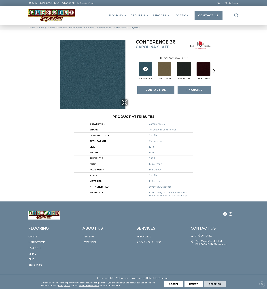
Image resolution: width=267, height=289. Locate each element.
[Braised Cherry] (203, 69)
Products (62, 27)
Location (89, 242)
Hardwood (36, 242)
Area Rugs (35, 265)
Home (31, 27)
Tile (31, 259)
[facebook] (225, 214)
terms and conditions (89, 285)
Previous (134, 65)
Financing (194, 89)
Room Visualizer (149, 242)
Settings (215, 284)
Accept (173, 284)
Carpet (51, 27)
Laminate (35, 248)
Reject (193, 284)
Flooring (41, 27)
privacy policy (63, 285)
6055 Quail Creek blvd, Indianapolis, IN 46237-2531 (63, 3)
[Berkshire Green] (184, 69)
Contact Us (156, 89)
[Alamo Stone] (164, 69)
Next (214, 65)
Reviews (89, 236)
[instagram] (230, 214)
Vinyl (32, 253)
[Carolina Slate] (145, 69)
